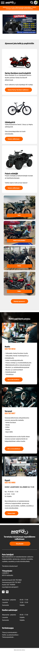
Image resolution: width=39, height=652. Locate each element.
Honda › (19, 266)
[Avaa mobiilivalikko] (2, 2)
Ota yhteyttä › (20, 544)
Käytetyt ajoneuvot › (19, 301)
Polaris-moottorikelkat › (19, 240)
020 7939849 (11, 585)
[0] (36, 2)
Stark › (19, 215)
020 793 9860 (10, 482)
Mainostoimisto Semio (19, 650)
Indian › (19, 291)
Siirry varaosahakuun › (14, 449)
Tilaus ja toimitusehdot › (10, 632)
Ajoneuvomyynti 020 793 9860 (12, 580)
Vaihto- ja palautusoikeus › (10, 635)
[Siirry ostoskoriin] (36, 2)
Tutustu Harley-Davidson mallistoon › (18, 90)
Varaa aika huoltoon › (13, 379)
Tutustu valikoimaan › (14, 139)
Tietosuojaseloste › (8, 637)
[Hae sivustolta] (32, 2)
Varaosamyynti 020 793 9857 (11, 582)
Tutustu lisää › (11, 513)
